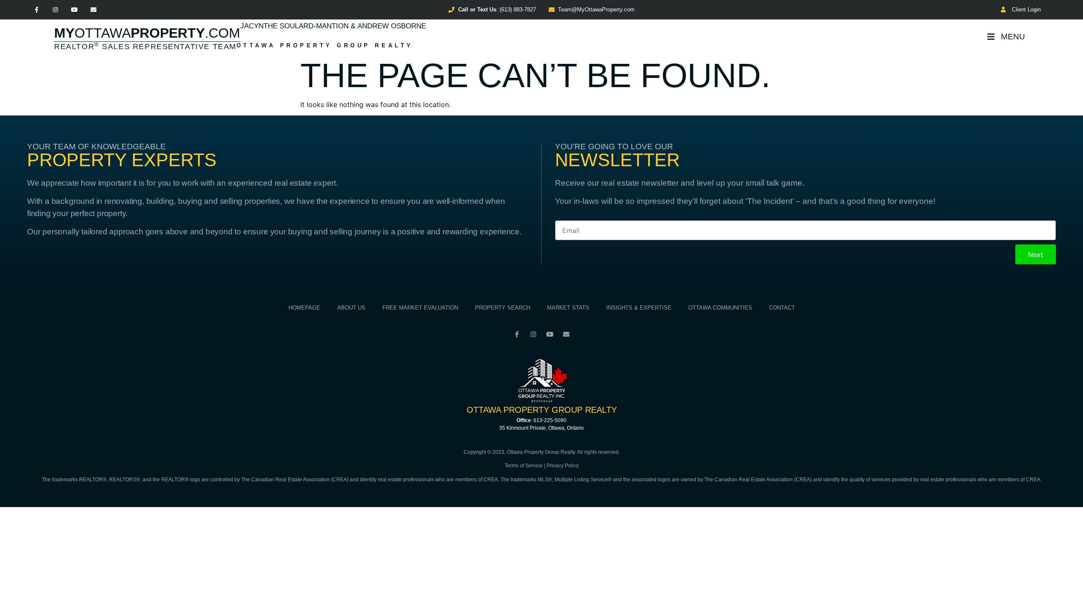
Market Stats (568, 307)
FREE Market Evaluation (420, 307)
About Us (351, 307)
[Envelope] (93, 9)
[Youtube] (74, 9)
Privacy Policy (563, 466)
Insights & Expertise (638, 307)
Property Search (502, 307)
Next (1035, 254)
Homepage (304, 307)
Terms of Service (524, 466)
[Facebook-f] (36, 9)
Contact (782, 307)
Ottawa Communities (720, 307)
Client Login (1025, 9)
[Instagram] (55, 9)
